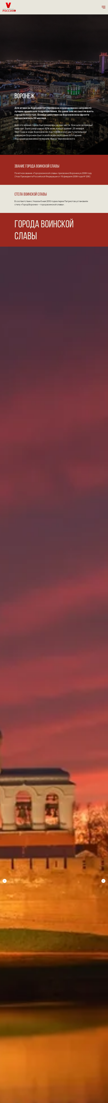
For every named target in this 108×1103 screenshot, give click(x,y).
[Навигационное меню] (103, 7)
